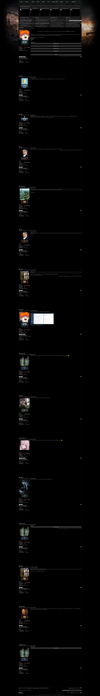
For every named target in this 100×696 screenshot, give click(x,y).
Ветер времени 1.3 (54, 19)
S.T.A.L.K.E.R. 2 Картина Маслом (41, 20)
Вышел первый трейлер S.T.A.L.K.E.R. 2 (72, 19)
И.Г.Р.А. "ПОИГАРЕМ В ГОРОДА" (26, 20)
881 (35, 478)
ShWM (68, 31)
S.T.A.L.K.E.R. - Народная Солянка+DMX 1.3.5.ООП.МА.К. (60, 23)
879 (35, 396)
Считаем (22, 22)
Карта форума (61, 695)
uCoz (72, 695)
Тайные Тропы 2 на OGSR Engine (26, 19)
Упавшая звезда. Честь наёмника (56, 22)
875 (34, 230)
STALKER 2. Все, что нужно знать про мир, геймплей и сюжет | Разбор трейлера (49, 19)
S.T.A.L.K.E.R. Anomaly (24, 23)
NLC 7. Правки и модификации (26, 26)
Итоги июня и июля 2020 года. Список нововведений (45, 22)
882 (35, 524)
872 (35, 115)
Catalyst (32, 525)
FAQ (31, 40)
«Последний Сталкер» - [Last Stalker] (57, 26)
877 (36, 310)
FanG (51, 694)
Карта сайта (57, 695)
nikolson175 (33, 646)
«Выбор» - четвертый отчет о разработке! (73, 20)
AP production (55, 694)
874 (34, 187)
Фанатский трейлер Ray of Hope (41, 26)
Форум (19, 23)
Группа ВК (32, 38)
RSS (66, 695)
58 (30, 690)
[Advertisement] (56, 67)
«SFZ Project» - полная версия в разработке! (73, 22)
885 (34, 645)
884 (34, 607)
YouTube (32, 39)
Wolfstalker (44, 694)
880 (35, 439)
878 (34, 354)
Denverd (32, 116)
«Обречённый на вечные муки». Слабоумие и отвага (45, 23)
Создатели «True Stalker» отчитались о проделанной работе (76, 26)
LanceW (32, 355)
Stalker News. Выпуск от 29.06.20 (71, 23)
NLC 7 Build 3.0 (53, 20)
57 (29, 690)
